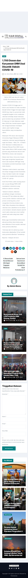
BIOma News (8, 466)
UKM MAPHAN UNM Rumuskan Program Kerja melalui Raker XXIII (13, 373)
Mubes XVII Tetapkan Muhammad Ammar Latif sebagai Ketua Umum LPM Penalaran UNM (14, 346)
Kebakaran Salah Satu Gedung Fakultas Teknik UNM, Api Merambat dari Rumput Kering (13, 554)
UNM (4, 56)
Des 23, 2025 (19, 377)
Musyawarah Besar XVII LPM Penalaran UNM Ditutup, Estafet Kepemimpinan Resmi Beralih (13, 318)
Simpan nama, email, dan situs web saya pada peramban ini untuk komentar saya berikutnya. (13, 442)
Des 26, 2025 (19, 320)
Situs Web (5, 431)
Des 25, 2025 (19, 349)
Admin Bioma (10, 74)
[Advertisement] (14, 22)
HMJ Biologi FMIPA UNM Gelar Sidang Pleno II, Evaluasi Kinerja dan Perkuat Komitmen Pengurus (13, 483)
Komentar (5, 394)
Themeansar (14, 576)
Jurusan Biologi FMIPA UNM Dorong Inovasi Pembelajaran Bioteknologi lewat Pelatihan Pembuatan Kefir (12, 508)
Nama (4, 416)
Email (4, 423)
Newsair (22, 573)
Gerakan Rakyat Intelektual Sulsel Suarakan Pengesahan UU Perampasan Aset (14, 530)
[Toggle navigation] (2, 37)
